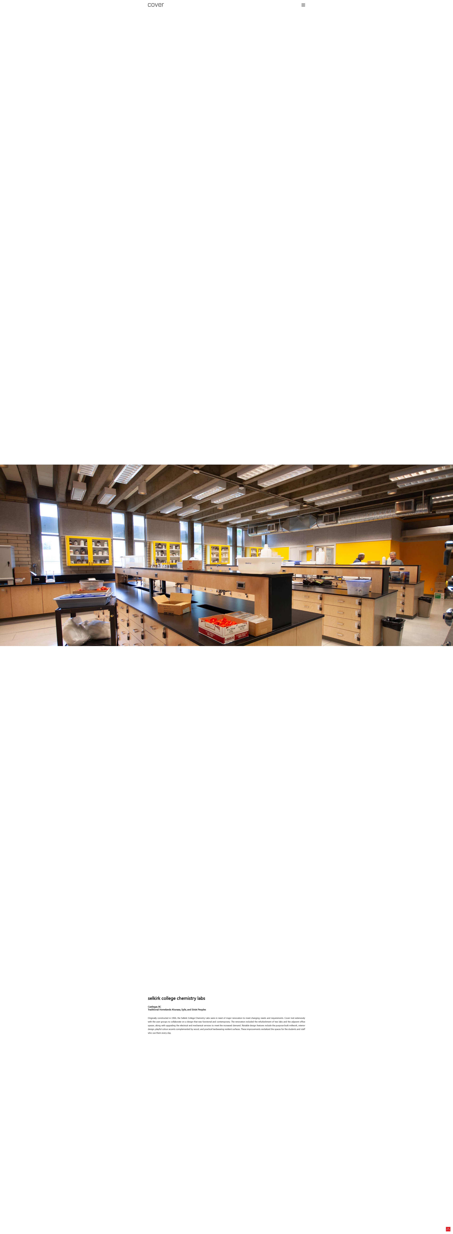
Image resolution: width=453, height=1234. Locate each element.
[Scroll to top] (448, 1229)
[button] (303, 5)
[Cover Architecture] (156, 5)
